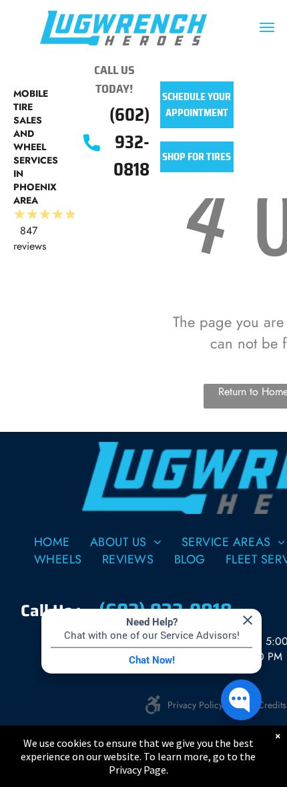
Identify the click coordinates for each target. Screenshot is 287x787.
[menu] (267, 27)
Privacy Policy (195, 705)
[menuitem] (52, 542)
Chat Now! (152, 660)
